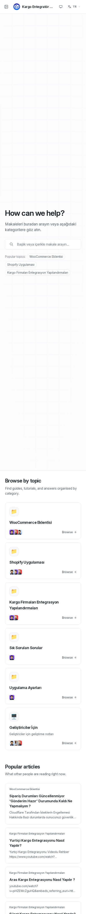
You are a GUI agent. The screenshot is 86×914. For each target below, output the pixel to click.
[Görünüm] (60, 6)
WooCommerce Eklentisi (46, 256)
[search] (46, 244)
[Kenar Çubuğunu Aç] (6, 6)
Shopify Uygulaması (20, 264)
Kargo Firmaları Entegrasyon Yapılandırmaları (37, 272)
